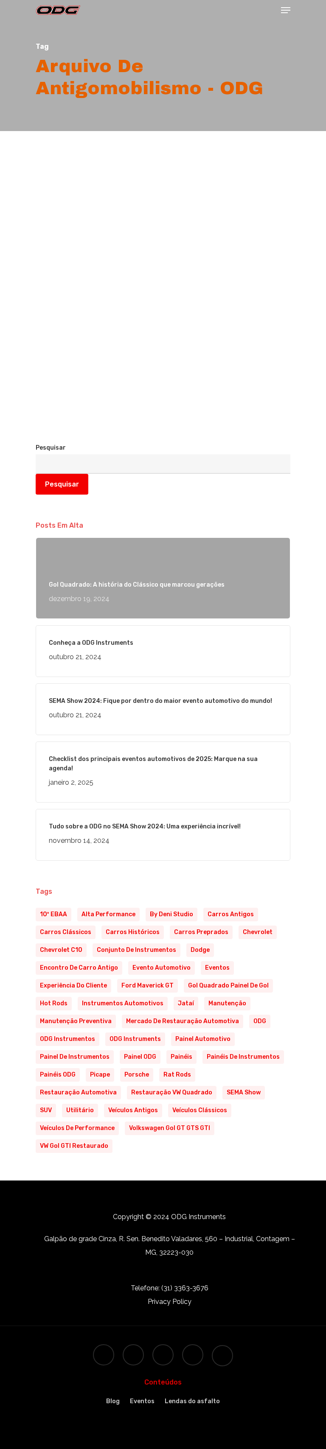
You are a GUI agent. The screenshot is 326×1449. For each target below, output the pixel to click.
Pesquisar (51, 447)
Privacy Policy (169, 1302)
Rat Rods (177, 1074)
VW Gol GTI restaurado (74, 1146)
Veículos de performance (77, 1128)
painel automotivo (202, 1039)
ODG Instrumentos (67, 1039)
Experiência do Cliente (73, 985)
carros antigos (231, 914)
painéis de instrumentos (243, 1056)
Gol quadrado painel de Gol (228, 985)
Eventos (142, 1401)
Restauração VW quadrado (171, 1092)
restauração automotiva (78, 1092)
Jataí (186, 1003)
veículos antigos (133, 1110)
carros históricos (133, 932)
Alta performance (108, 914)
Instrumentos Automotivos (122, 1003)
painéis (181, 1056)
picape (100, 1074)
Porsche (136, 1074)
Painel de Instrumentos (75, 1056)
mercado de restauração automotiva (182, 1021)
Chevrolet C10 (61, 950)
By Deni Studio (171, 914)
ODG (259, 1021)
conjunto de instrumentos (136, 950)
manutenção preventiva (76, 1021)
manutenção (227, 1003)
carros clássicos (65, 932)
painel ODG (140, 1056)
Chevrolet (258, 932)
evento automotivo (161, 967)
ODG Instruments (135, 1039)
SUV (46, 1110)
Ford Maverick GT (147, 985)
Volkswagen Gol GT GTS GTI (169, 1128)
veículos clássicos (199, 1110)
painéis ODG (58, 1074)
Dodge (200, 950)
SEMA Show (244, 1092)
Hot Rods (53, 1003)
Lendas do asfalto (192, 1401)
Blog (57, 437)
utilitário (80, 1110)
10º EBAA (53, 914)
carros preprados (201, 932)
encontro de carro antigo (79, 967)
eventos (217, 967)
